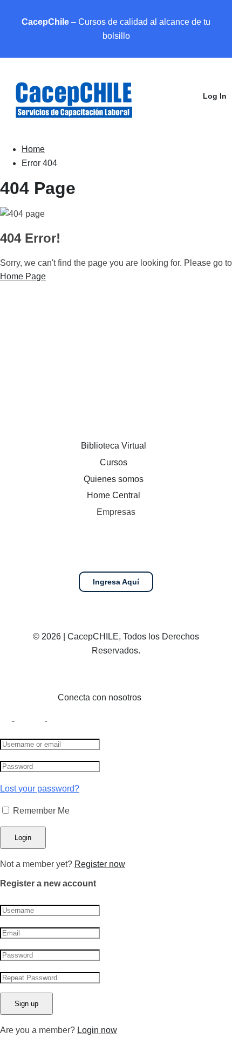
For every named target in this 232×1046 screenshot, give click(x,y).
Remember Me (40, 810)
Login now (97, 1030)
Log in (215, 96)
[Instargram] (178, 700)
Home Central (113, 495)
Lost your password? (39, 788)
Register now (99, 864)
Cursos (113, 462)
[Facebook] (160, 700)
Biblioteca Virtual (113, 445)
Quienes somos (114, 479)
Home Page (23, 276)
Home (33, 149)
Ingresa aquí (116, 581)
